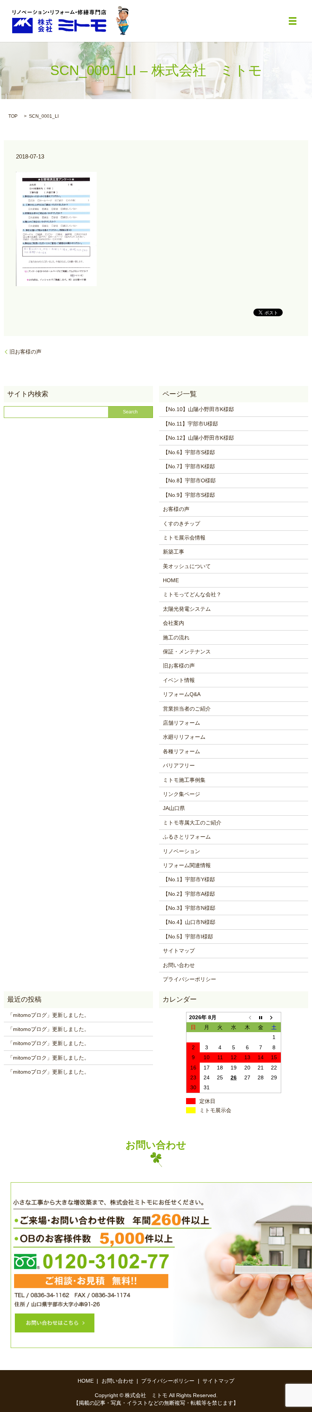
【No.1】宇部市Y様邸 (189, 879)
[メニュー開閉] (292, 21)
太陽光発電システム (187, 609)
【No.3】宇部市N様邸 (189, 908)
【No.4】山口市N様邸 (189, 922)
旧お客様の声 (25, 352)
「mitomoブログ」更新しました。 (48, 1015)
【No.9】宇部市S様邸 (189, 495)
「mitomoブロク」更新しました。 (48, 1058)
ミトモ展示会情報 (184, 538)
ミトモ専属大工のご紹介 (192, 823)
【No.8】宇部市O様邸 (189, 480)
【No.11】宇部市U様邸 (190, 424)
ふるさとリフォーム (187, 837)
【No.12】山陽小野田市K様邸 (198, 438)
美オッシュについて (187, 566)
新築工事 (173, 552)
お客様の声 (176, 509)
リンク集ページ (181, 794)
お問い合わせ (179, 965)
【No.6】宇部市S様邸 (189, 452)
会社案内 (173, 623)
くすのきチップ (181, 523)
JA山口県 (174, 808)
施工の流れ (176, 637)
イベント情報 (179, 680)
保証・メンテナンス (187, 651)
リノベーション (181, 851)
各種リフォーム (181, 751)
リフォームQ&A (182, 694)
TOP (13, 116)
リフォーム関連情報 (187, 865)
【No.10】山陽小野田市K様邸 (198, 409)
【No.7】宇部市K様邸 (189, 466)
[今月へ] (260, 1017)
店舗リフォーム (181, 723)
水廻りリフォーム (184, 737)
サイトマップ (179, 951)
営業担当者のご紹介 (187, 709)
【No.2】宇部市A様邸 (189, 894)
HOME (171, 580)
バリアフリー (179, 765)
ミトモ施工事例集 (184, 780)
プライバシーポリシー (189, 979)
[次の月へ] (274, 1017)
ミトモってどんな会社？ (192, 594)
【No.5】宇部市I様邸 (188, 936)
